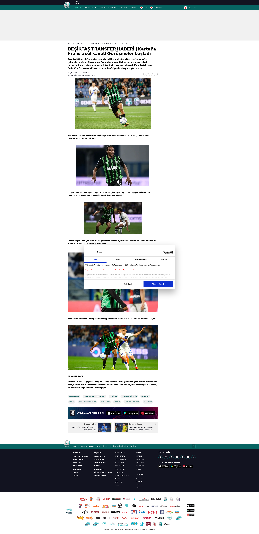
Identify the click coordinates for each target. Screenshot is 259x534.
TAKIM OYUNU (120, 469)
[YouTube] (177, 457)
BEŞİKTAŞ (78, 8)
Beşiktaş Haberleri (81, 44)
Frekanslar (90, 446)
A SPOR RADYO (78, 459)
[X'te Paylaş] (145, 74)
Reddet (99, 252)
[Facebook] (160, 457)
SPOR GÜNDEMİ (120, 459)
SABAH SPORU (120, 456)
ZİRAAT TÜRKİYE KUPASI (103, 472)
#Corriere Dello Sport (87, 402)
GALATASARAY (100, 8)
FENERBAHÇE (88, 8)
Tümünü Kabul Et (158, 284)
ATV (137, 484)
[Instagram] (171, 457)
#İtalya (71, 402)
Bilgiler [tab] (118, 259)
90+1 (117, 485)
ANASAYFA (77, 453)
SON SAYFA (119, 472)
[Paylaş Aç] (190, 8)
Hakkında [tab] (163, 259)
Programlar (120, 453)
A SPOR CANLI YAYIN (80, 456)
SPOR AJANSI (119, 462)
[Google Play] (131, 413)
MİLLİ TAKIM (140, 462)
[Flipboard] (182, 457)
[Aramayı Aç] (193, 446)
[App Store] (114, 413)
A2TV (138, 488)
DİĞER (138, 469)
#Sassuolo (148, 402)
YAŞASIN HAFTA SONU (122, 475)
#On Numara (105, 402)
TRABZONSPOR (113, 8)
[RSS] (193, 457)
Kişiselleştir (128, 284)
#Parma (117, 402)
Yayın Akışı (81, 446)
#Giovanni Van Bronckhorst (94, 396)
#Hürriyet (145, 396)
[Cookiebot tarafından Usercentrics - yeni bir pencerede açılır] (164, 252)
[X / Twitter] (166, 457)
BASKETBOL (134, 8)
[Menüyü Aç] (194, 7)
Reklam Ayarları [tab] (141, 259)
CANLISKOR (77, 2)
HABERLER (77, 462)
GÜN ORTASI (119, 466)
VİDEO (146, 8)
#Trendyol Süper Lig (129, 396)
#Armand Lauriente (131, 402)
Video (138, 453)
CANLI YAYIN (158, 8)
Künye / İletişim (130, 446)
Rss (74, 446)
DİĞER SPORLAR (100, 475)
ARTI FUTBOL (119, 482)
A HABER (139, 481)
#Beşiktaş (113, 396)
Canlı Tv (139, 475)
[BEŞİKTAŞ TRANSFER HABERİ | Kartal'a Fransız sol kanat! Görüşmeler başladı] (113, 103)
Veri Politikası (102, 446)
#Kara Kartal (74, 396)
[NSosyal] (188, 457)
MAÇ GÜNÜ (119, 479)
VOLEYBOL (140, 466)
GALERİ (75, 472)
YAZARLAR (77, 469)
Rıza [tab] (95, 259)
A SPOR (139, 478)
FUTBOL (124, 8)
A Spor (70, 44)
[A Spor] (67, 5)
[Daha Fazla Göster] (156, 74)
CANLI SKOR (77, 466)
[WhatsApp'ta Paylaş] (150, 74)
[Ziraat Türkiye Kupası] (185, 7)
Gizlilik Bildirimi (116, 446)
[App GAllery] (147, 413)
